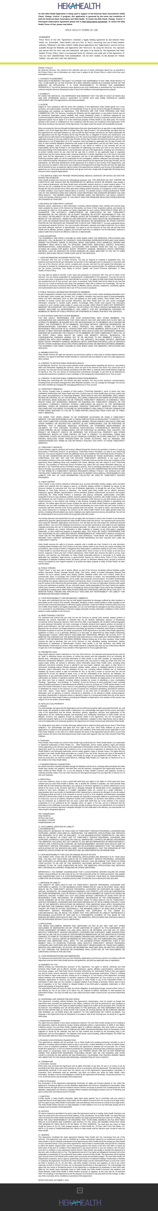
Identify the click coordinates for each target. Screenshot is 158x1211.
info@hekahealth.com (46, 822)
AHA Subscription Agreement (94, 22)
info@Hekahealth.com (64, 1128)
